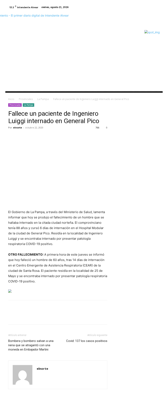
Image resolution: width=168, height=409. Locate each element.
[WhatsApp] (40, 137)
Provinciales (26, 99)
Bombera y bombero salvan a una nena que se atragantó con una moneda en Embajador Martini (30, 345)
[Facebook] (151, 7)
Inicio (11, 99)
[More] (50, 137)
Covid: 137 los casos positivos (86, 341)
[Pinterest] (31, 137)
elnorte (17, 127)
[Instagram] (156, 7)
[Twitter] (22, 137)
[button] (155, 57)
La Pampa (43, 99)
